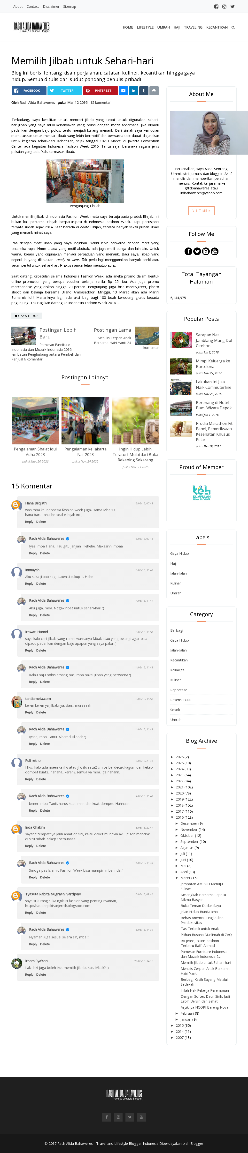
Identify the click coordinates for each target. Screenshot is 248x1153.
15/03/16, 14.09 (143, 929)
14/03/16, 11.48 (143, 667)
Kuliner (175, 583)
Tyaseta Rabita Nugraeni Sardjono (53, 893)
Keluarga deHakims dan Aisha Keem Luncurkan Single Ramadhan (135, 454)
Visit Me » (201, 211)
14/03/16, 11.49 (143, 796)
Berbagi (176, 630)
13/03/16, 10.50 (143, 632)
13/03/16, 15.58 (143, 699)
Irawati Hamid (36, 631)
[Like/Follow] (188, 250)
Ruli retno (33, 760)
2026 (180, 756)
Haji (177, 27)
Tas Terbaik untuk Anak (200, 928)
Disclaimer (51, 6)
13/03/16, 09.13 (143, 538)
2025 (180, 762)
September (190, 841)
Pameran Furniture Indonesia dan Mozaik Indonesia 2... (204, 954)
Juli (183, 853)
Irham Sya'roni (36, 960)
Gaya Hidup (179, 553)
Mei (183, 865)
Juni (183, 859)
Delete (41, 521)
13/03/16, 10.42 (143, 570)
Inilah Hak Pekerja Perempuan (205, 990)
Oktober (187, 835)
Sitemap (69, 6)
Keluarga (177, 669)
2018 (180, 805)
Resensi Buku (180, 699)
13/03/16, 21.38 (143, 761)
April (184, 871)
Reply (29, 521)
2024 (180, 768)
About (18, 6)
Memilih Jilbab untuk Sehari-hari (206, 962)
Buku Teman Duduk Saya (201, 905)
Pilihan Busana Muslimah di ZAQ (206, 934)
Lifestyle (145, 27)
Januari (186, 1019)
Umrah (163, 27)
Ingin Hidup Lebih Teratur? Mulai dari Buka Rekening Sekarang (85, 454)
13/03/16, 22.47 (143, 827)
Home (128, 27)
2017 (180, 811)
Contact (33, 6)
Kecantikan (217, 27)
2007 (180, 1037)
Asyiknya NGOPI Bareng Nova (204, 1007)
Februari (187, 1013)
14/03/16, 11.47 (143, 600)
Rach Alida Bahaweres (46, 538)
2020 (180, 793)
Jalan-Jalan (178, 573)
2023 (180, 774)
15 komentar (100, 102)
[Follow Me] (197, 250)
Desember (189, 823)
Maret (185, 877)
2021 (180, 787)
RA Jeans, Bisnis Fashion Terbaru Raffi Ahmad (200, 943)
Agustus (187, 847)
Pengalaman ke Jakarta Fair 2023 (35, 451)
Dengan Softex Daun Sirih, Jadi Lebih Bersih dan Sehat (205, 998)
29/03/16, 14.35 (143, 961)
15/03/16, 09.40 (143, 894)
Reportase (178, 689)
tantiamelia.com (38, 698)
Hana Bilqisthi (36, 503)
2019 (180, 799)
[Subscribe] (214, 250)
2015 (180, 1025)
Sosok (175, 709)
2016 (180, 817)
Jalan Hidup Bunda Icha (199, 911)
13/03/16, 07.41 (143, 503)
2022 (180, 781)
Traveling (193, 27)
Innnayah (32, 569)
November (189, 829)
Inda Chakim (35, 827)
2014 (180, 1031)
